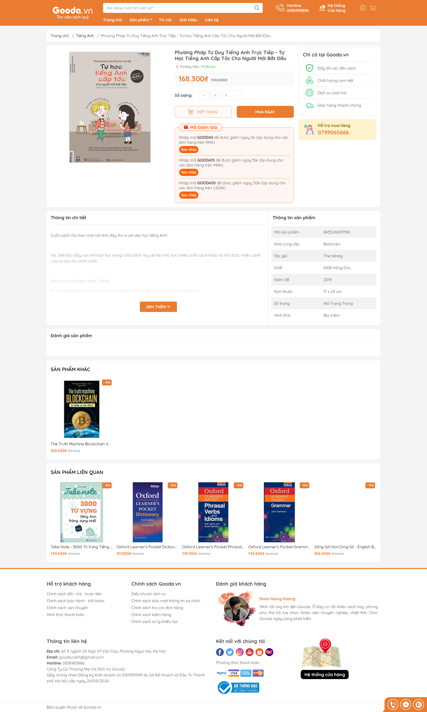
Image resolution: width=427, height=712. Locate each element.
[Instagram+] (240, 652)
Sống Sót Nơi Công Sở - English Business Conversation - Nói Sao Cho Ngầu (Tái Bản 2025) (345, 547)
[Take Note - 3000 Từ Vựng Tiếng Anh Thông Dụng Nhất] (82, 512)
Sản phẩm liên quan (77, 472)
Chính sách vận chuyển (67, 607)
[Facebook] (220, 652)
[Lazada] (269, 652)
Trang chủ (112, 19)
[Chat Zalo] (418, 704)
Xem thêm (156, 306)
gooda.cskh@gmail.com (81, 657)
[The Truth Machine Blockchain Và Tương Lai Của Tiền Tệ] (82, 409)
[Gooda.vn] (72, 12)
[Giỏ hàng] (374, 8)
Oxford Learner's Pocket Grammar (279, 547)
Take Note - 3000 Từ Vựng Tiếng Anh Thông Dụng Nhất (82, 547)
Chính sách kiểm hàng (151, 614)
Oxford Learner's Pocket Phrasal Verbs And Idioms (213, 547)
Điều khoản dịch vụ (148, 593)
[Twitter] (230, 652)
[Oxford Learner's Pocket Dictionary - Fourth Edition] (148, 512)
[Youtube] (250, 652)
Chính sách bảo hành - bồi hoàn (75, 600)
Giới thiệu (188, 19)
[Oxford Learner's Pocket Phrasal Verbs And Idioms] (213, 512)
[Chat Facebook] (405, 704)
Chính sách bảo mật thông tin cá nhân (165, 600)
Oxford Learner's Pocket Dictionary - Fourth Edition (148, 547)
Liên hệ (211, 19)
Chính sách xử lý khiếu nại (154, 621)
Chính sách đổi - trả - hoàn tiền (74, 593)
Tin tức (165, 19)
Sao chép (188, 149)
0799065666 (333, 132)
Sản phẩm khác (70, 369)
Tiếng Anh (85, 35)
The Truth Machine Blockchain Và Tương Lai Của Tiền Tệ (82, 444)
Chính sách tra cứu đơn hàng (157, 607)
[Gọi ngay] (392, 704)
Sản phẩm (139, 19)
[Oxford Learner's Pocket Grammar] (279, 512)
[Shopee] (259, 652)
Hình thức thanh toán (65, 614)
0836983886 (74, 663)
